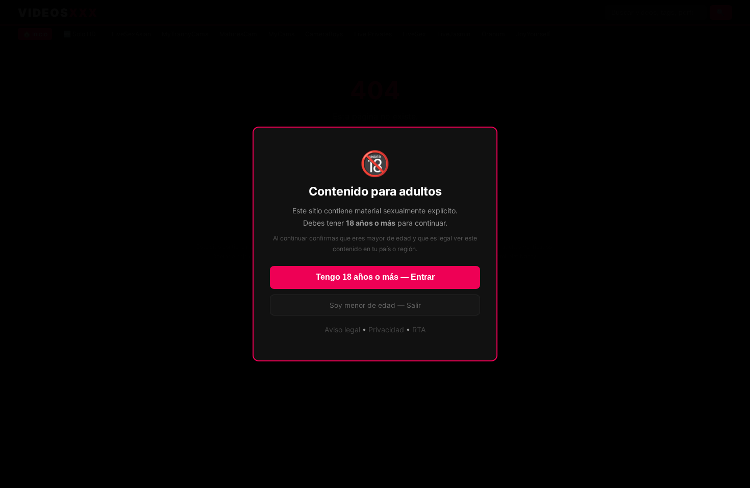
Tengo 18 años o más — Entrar (375, 277)
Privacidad (386, 329)
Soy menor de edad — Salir (375, 305)
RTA (419, 329)
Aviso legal (342, 329)
